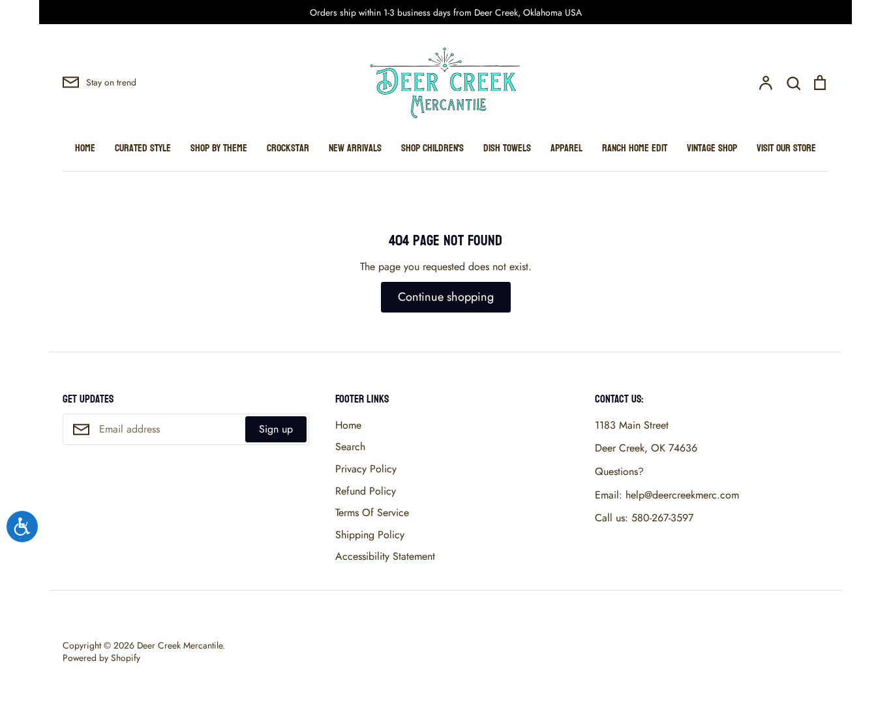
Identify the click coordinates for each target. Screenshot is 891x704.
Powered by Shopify (101, 657)
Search (350, 446)
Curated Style (143, 147)
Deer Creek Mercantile (179, 645)
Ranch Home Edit (634, 147)
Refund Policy (365, 490)
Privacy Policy (366, 468)
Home (85, 147)
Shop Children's (432, 147)
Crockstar (288, 147)
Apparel (566, 147)
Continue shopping (446, 296)
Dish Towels (507, 147)
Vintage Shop (712, 147)
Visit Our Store (786, 147)
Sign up (276, 428)
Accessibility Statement (385, 556)
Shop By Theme (218, 147)
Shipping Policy (369, 534)
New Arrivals (355, 147)
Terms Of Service (372, 512)
